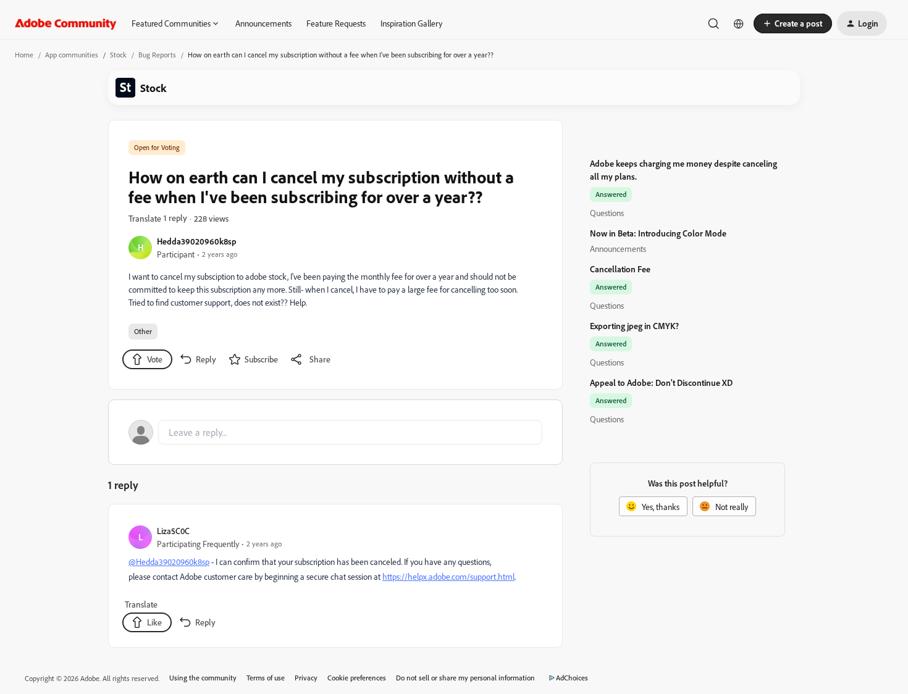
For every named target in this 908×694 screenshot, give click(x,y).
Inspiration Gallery (411, 23)
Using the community (203, 677)
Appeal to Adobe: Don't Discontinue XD (661, 382)
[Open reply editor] (335, 432)
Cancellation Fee (620, 269)
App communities (71, 54)
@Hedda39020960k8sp (168, 561)
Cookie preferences (356, 677)
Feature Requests (336, 23)
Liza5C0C (173, 530)
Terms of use (265, 677)
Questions (607, 212)
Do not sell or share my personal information (465, 677)
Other (143, 331)
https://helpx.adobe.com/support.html (448, 576)
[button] (793, 23)
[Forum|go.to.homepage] (66, 23)
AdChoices (572, 677)
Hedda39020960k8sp (197, 241)
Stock (118, 54)
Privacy (306, 677)
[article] (334, 578)
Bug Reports (157, 54)
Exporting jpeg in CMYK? (634, 325)
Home (24, 54)
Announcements (263, 23)
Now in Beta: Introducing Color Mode (658, 233)
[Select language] (739, 23)
